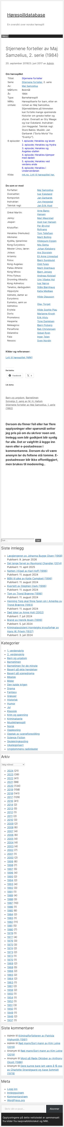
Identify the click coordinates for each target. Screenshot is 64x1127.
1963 (10, 982)
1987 (10, 903)
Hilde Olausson (45, 296)
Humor (11, 703)
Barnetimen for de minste (22, 665)
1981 (10, 925)
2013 (10, 808)
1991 (10, 891)
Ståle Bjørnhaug (46, 287)
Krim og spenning (17, 714)
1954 (10, 997)
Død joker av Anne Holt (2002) (25, 612)
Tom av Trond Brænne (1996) (24, 593)
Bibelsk (11, 677)
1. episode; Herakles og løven (38, 140)
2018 (10, 793)
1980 (10, 929)
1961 (10, 986)
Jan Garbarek (44, 197)
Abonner (54, 1108)
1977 (10, 937)
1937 (10, 1020)
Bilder (10, 680)
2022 (10, 778)
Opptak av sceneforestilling (23, 733)
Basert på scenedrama (20, 673)
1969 (10, 963)
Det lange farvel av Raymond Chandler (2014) (34, 563)
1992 (10, 887)
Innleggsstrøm (15, 1092)
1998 (10, 865)
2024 (10, 770)
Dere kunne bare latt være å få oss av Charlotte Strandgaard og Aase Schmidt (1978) (34, 1069)
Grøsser (12, 696)
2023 (10, 774)
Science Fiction (16, 737)
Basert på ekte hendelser (22, 669)
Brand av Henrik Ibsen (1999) (24, 620)
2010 (10, 819)
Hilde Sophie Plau (47, 309)
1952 (10, 1001)
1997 (10, 869)
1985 (10, 910)
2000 (10, 857)
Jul (9, 707)
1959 (10, 990)
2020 (10, 785)
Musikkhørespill (16, 722)
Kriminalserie (14, 718)
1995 (10, 876)
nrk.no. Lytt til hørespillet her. (38, 174)
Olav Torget (43, 304)
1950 (10, 1008)
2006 (10, 834)
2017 (10, 797)
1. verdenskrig (15, 650)
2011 (10, 816)
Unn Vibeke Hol (46, 279)
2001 (10, 853)
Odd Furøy (43, 264)
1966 (10, 971)
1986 (10, 906)
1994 (10, 880)
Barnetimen (32, 397)
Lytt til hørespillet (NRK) (19, 357)
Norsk (10, 726)
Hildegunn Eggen (46, 240)
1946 (10, 1016)
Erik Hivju (42, 317)
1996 (10, 872)
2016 (10, 801)
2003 (10, 846)
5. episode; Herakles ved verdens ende (36, 163)
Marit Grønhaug (46, 267)
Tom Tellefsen (45, 233)
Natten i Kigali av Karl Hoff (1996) (27, 570)
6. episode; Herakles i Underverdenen (34, 169)
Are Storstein (44, 252)
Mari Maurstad (45, 218)
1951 (10, 1005)
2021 (10, 782)
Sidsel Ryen (43, 332)
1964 (10, 978)
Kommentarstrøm (17, 1096)
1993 (10, 884)
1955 (10, 993)
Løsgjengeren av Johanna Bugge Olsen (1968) (34, 555)
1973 (10, 952)
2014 (10, 804)
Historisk (12, 699)
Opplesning (14, 730)
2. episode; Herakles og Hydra (39, 144)
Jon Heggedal (45, 201)
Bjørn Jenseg (44, 271)
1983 (10, 918)
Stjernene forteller (32, 78)
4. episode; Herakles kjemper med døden (38, 156)
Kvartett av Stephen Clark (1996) (26, 586)
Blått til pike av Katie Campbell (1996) (29, 578)
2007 (10, 831)
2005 (10, 838)
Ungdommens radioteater (22, 748)
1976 (10, 940)
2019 (10, 789)
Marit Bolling (44, 237)
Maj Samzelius (30, 86)
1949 (10, 1012)
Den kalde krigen (17, 684)
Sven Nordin (44, 340)
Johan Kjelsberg (46, 248)
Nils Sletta (43, 244)
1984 (10, 914)
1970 (10, 959)
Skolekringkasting (17, 741)
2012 (10, 812)
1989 (10, 895)
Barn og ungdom (15, 397)
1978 (10, 933)
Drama (11, 688)
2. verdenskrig (15, 654)
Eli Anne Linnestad (47, 256)
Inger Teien (43, 336)
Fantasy (12, 692)
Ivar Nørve (43, 283)
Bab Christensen (46, 328)
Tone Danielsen (45, 321)
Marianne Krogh (46, 313)
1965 (10, 974)
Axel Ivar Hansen (46, 221)
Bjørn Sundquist (46, 260)
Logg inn (12, 1089)
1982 (10, 921)
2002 (10, 850)
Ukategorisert (15, 745)
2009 (10, 823)
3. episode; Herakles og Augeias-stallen (35, 150)
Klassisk (12, 711)
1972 (10, 955)
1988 (10, 899)
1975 (10, 944)
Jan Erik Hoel (44, 205)
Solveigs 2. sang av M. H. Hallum (24, 401)
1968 (10, 967)
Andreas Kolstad (46, 275)
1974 (10, 948)
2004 (10, 842)
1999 (10, 861)
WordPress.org (16, 1100)
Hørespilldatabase (26, 14)
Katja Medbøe (45, 291)
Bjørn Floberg (44, 325)
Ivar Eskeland (44, 193)
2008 (10, 827)
